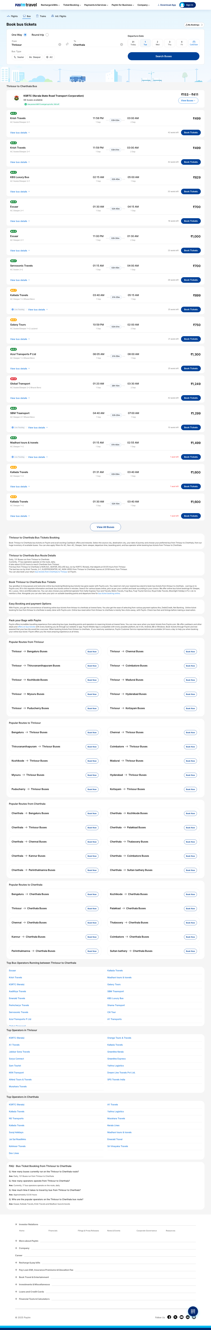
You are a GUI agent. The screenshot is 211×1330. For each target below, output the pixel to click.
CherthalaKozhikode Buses (129, 813)
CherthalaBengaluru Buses (30, 813)
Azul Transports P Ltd (20, 1019)
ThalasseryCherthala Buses (129, 922)
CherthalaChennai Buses (29, 841)
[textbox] (36, 45)
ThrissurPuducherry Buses (30, 708)
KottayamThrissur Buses (127, 789)
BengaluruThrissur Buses (29, 732)
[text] (105, 15)
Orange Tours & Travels (119, 1038)
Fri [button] (182, 44)
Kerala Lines (113, 1125)
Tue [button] (145, 44)
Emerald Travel (114, 1139)
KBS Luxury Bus (115, 998)
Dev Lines (14, 1153)
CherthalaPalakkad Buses (128, 827)
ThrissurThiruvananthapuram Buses (36, 665)
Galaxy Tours (114, 984)
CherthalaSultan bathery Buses (131, 870)
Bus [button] (29, 16)
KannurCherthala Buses (28, 936)
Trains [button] (43, 16)
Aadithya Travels (17, 991)
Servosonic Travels (18, 1012)
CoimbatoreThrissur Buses (129, 746)
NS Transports (16, 1118)
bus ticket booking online (109, 593)
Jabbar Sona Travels (19, 1052)
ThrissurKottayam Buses (127, 708)
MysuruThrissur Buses (28, 774)
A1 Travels (14, 1045)
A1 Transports (114, 1019)
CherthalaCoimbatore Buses (129, 855)
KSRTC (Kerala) (16, 984)
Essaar (12, 970)
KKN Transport (16, 1072)
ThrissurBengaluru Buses (29, 651)
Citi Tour (111, 1012)
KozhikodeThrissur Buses (30, 760)
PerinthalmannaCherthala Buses (33, 950)
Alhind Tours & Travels (20, 1079)
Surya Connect (16, 1058)
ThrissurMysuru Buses (28, 693)
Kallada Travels (115, 970)
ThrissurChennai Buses (126, 651)
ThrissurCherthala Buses (29, 908)
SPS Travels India (116, 1079)
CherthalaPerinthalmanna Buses (33, 870)
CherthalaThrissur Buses (29, 827)
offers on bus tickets (26, 627)
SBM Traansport (115, 991)
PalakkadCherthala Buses (128, 908)
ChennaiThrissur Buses (126, 732)
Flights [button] (14, 16)
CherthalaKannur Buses (28, 855)
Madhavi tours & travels (119, 977)
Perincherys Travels (19, 1005)
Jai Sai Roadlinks (17, 1139)
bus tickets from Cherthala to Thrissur (51, 572)
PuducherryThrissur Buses (30, 789)
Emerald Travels (17, 998)
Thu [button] (169, 44)
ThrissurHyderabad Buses (128, 693)
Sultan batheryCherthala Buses (131, 950)
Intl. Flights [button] (60, 16)
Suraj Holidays (16, 1132)
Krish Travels (15, 977)
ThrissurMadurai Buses (126, 679)
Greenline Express (116, 1058)
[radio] (20, 35)
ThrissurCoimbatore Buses (129, 665)
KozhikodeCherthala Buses (129, 894)
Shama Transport (116, 1005)
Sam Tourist (15, 1065)
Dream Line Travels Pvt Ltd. (121, 1072)
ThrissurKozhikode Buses (30, 679)
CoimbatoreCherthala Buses (129, 936)
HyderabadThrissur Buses (128, 774)
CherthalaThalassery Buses (129, 841)
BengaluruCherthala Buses (30, 894)
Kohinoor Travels (17, 1146)
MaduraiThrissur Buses (126, 760)
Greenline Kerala (115, 1052)
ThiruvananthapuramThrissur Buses (36, 746)
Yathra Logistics (115, 1065)
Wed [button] (157, 44)
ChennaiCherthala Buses (29, 922)
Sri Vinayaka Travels (117, 1146)
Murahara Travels (18, 1086)
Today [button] (133, 44)
